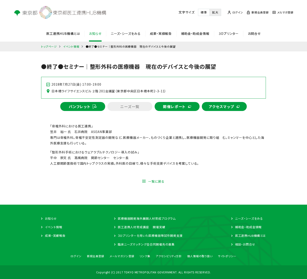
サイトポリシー (227, 256)
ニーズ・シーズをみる (126, 33)
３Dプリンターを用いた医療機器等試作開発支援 (150, 235)
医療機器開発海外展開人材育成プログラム (147, 218)
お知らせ (95, 33)
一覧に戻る (156, 181)
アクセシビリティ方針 (169, 256)
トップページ (49, 46)
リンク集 (145, 256)
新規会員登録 (95, 256)
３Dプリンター (229, 33)
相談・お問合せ (245, 244)
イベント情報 (71, 46)
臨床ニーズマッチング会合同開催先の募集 (146, 244)
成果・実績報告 (161, 33)
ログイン (76, 256)
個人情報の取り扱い (200, 256)
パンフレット (80, 106)
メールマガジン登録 (122, 256)
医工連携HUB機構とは (63, 33)
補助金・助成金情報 (195, 33)
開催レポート (174, 106)
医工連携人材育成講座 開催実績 (141, 227)
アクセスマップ (221, 106)
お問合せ (254, 33)
